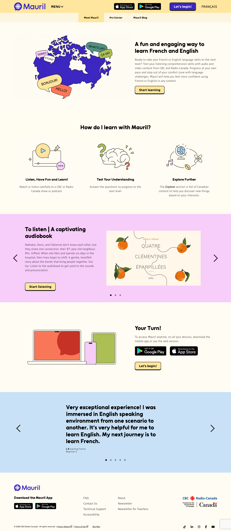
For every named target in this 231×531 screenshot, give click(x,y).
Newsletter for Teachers (133, 508)
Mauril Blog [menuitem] (140, 17)
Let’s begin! (183, 6)
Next (215, 258)
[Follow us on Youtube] (213, 526)
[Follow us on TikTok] (185, 526)
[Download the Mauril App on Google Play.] (150, 351)
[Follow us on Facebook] (206, 526)
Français (209, 6)
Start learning (149, 90)
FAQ (86, 497)
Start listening (40, 286)
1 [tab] (111, 295)
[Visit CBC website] (200, 497)
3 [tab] (120, 295)
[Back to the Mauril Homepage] (29, 6)
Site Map (96, 526)
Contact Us (90, 503)
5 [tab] (125, 460)
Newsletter (125, 503)
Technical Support (94, 508)
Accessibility (91, 514)
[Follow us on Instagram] (199, 526)
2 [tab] (116, 295)
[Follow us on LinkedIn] (192, 526)
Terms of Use (80, 526)
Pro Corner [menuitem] (116, 17)
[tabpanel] (115, 258)
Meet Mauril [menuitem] (91, 17)
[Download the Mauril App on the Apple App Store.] (184, 351)
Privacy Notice (63, 526)
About (121, 497)
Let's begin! (148, 366)
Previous (15, 258)
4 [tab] (120, 460)
